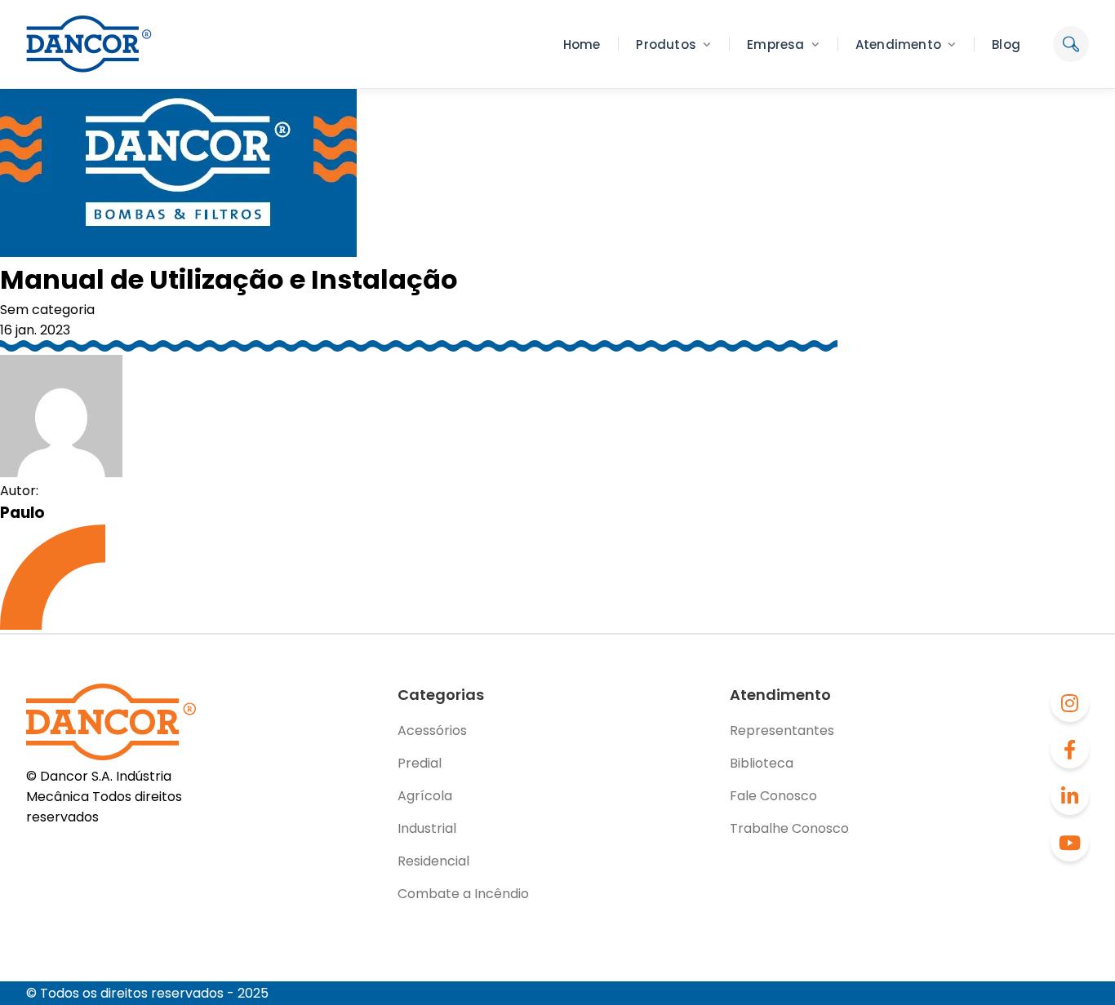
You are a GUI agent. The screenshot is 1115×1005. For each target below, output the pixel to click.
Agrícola (425, 795)
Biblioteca (761, 763)
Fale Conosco (773, 795)
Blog (1006, 44)
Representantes (782, 730)
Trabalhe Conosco (789, 828)
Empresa (775, 44)
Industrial (427, 828)
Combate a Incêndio (463, 893)
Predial (420, 763)
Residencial (433, 861)
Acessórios (432, 730)
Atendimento (898, 44)
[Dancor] (89, 44)
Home (582, 44)
